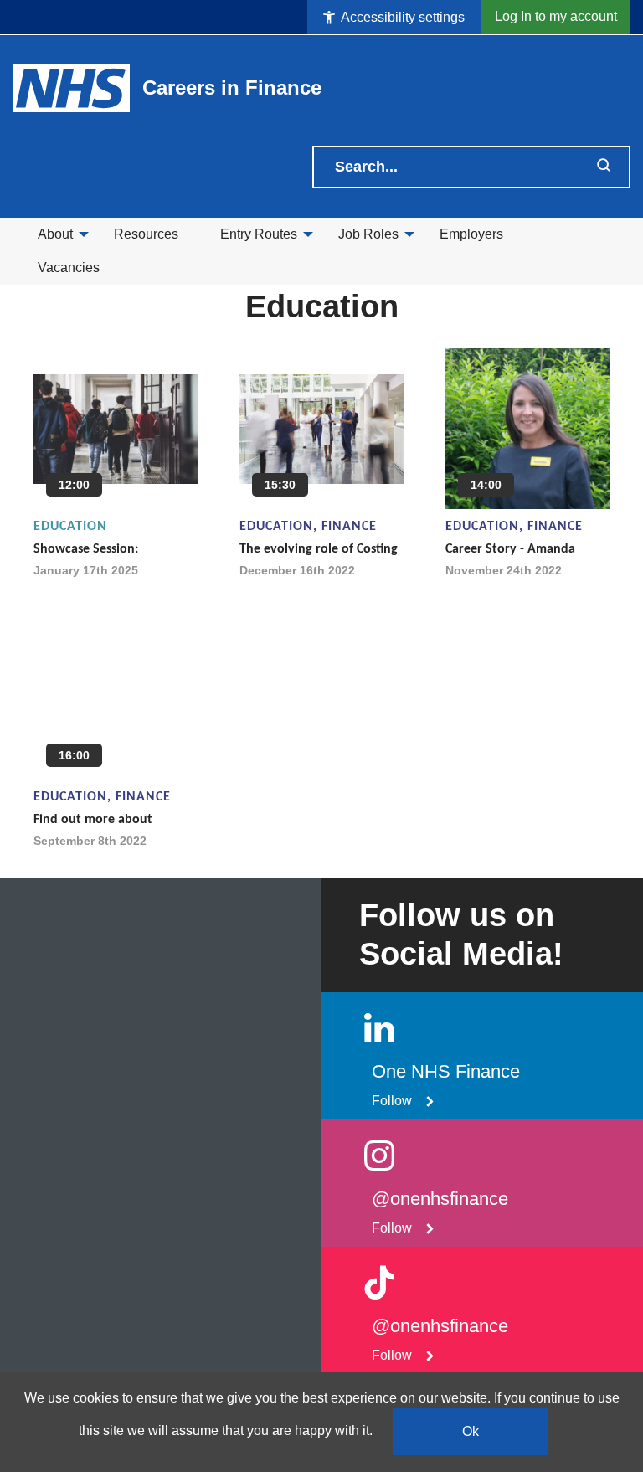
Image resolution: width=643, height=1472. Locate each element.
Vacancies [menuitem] (69, 267)
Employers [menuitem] (471, 234)
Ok (470, 1431)
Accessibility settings (401, 17)
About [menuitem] (55, 234)
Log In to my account (556, 16)
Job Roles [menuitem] (368, 234)
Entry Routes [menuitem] (258, 234)
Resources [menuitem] (146, 234)
